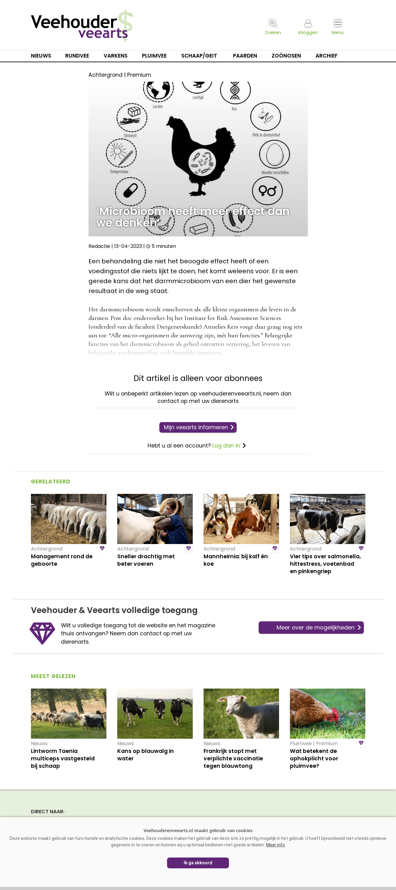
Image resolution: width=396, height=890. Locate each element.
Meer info (275, 844)
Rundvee (77, 55)
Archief (327, 55)
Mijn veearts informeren (196, 427)
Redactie (99, 246)
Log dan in (226, 445)
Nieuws (41, 55)
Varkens (115, 55)
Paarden (245, 55)
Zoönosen (286, 55)
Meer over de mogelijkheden (316, 627)
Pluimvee (154, 55)
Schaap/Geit (199, 55)
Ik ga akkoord (198, 862)
